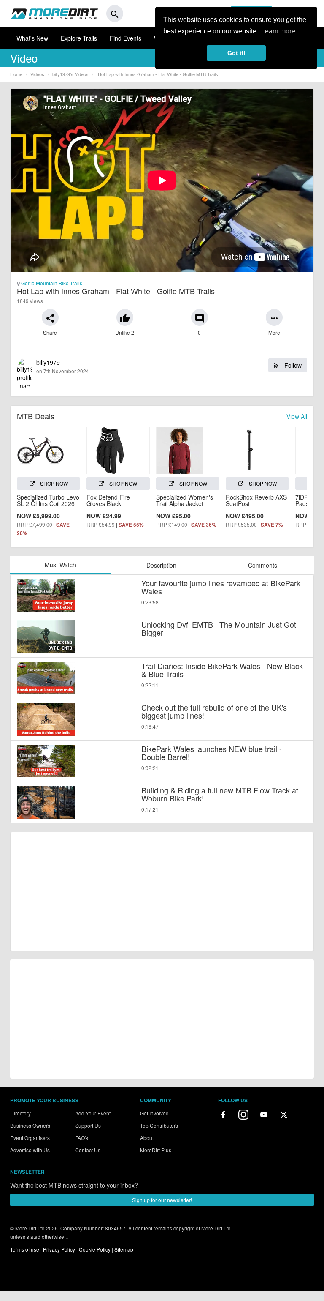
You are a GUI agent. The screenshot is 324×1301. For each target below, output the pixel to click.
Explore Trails (79, 38)
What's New (32, 38)
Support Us (88, 1125)
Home (16, 74)
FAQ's (81, 1137)
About (147, 1137)
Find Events (125, 38)
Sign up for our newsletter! (162, 1199)
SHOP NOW (53, 483)
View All (296, 416)
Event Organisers (30, 1137)
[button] (50, 317)
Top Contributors (159, 1125)
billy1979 (169, 366)
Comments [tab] (262, 565)
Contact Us (87, 1149)
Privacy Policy (59, 1249)
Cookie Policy (95, 1249)
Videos (37, 74)
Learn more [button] (278, 31)
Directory (20, 1113)
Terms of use (24, 1249)
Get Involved (154, 1113)
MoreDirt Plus (155, 1149)
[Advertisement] (162, 891)
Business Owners (30, 1125)
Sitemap (123, 1249)
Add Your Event (93, 1113)
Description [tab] (161, 565)
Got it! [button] (236, 52)
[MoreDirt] (54, 13)
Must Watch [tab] (60, 564)
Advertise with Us (30, 1149)
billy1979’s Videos (70, 74)
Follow (292, 365)
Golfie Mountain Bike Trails (51, 283)
